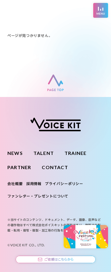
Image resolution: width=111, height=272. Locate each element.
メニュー (100, 10)
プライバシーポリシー (64, 183)
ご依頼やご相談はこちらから (56, 259)
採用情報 (34, 183)
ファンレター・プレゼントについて (37, 196)
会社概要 (15, 183)
